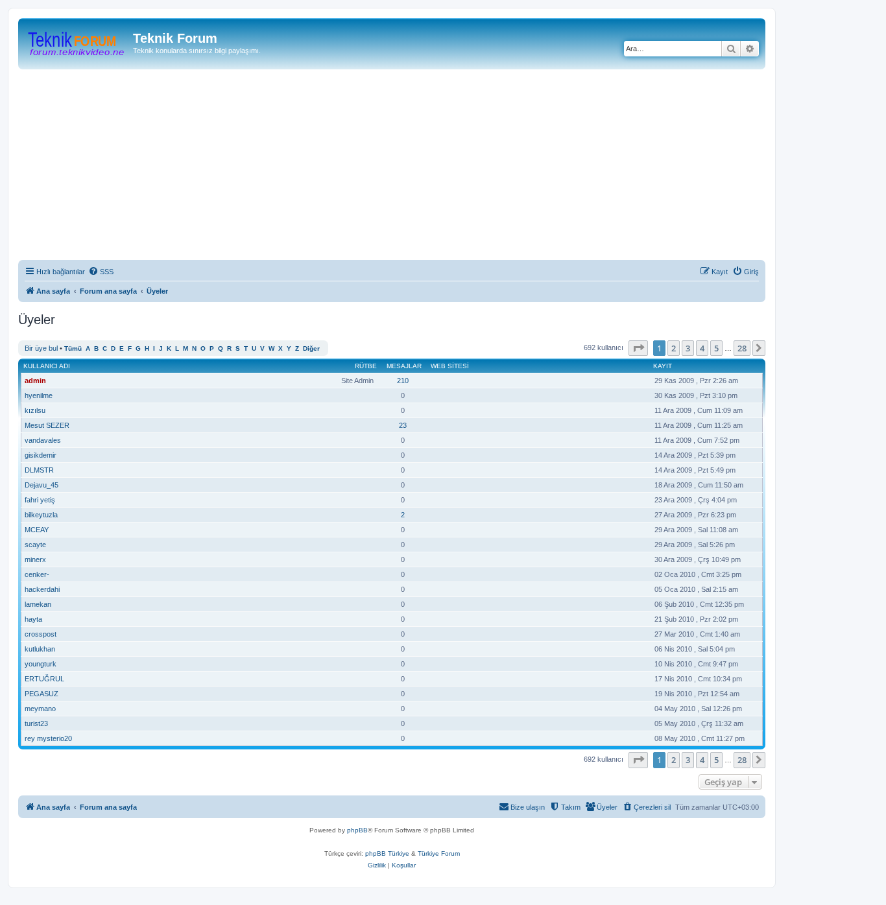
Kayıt (662, 366)
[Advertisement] (407, 166)
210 (403, 380)
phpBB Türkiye (387, 853)
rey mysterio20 (48, 738)
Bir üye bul (41, 348)
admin (35, 380)
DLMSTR (39, 470)
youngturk (40, 664)
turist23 (36, 723)
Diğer (311, 348)
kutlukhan (40, 649)
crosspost (40, 634)
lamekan (38, 604)
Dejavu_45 (41, 485)
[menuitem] (101, 271)
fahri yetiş (40, 500)
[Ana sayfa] (77, 42)
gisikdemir (40, 455)
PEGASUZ (41, 694)
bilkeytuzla (41, 515)
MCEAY (37, 530)
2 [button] (673, 348)
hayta (33, 619)
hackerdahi (42, 589)
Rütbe (366, 366)
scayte (35, 544)
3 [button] (688, 348)
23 (403, 425)
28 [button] (742, 348)
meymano (40, 708)
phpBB (357, 830)
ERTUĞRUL (44, 679)
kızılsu (35, 410)
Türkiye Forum (439, 853)
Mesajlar (404, 366)
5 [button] (716, 348)
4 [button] (702, 348)
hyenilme (39, 395)
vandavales (43, 440)
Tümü (73, 348)
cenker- (37, 574)
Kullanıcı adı (46, 366)
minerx (35, 559)
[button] (638, 348)
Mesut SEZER (47, 425)
